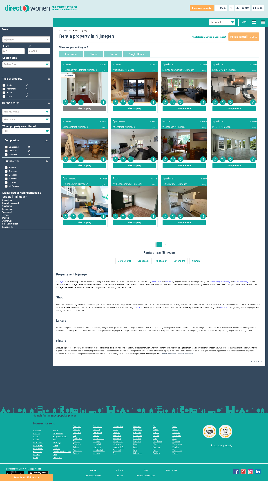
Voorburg (156, 447)
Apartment (71, 54)
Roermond (137, 432)
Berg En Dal (124, 261)
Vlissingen (157, 444)
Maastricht (117, 435)
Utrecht (156, 432)
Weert (174, 426)
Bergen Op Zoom (60, 436)
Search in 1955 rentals (26, 477)
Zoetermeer (177, 444)
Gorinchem (77, 450)
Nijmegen (117, 444)
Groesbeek (143, 261)
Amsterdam (38, 448)
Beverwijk (57, 442)
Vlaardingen (157, 441)
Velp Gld (156, 435)
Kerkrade (96, 453)
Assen (35, 457)
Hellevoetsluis (98, 438)
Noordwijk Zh (118, 447)
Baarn (55, 430)
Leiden (115, 429)
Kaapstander (7, 227)
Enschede (77, 444)
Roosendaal (137, 435)
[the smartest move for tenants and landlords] (27, 8)
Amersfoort (38, 442)
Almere (36, 439)
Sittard (135, 444)
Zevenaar (176, 441)
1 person (12, 167)
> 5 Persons (14, 186)
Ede (74, 435)
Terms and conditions (145, 475)
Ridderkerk (137, 426)
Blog (146, 470)
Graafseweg (7, 206)
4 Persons (13, 178)
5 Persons (13, 182)
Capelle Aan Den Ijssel (62, 451)
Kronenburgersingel (10, 203)
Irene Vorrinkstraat (10, 223)
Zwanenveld (7, 221)
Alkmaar (36, 433)
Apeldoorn (37, 451)
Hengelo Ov (97, 444)
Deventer (76, 429)
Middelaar (161, 261)
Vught (155, 450)
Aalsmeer (37, 430)
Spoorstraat (7, 200)
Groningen (97, 426)
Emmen (76, 441)
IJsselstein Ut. (99, 450)
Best (55, 439)
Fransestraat (7, 209)
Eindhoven (77, 438)
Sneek (135, 447)
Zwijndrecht (177, 450)
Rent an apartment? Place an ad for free (177, 353)
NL (231, 8)
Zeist (174, 438)
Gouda (75, 453)
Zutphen (175, 447)
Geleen (76, 447)
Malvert (5, 218)
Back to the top (256, 361)
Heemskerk (97, 432)
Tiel (154, 426)
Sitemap (93, 470)
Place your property (201, 8)
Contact (119, 475)
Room (113, 54)
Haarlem (96, 429)
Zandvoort (176, 435)
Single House (137, 54)
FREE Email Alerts (243, 36)
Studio (94, 54)
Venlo (155, 438)
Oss (114, 453)
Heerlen (96, 435)
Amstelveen (38, 445)
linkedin (258, 471)
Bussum (56, 448)
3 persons (13, 175)
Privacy (119, 470)
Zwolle (175, 453)
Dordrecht (77, 432)
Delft (55, 454)
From (6, 46)
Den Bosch (57, 457)
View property (84, 108)
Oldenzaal (117, 450)
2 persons (13, 171)
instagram (250, 471)
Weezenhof (7, 212)
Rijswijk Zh (137, 429)
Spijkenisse (137, 453)
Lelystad (116, 432)
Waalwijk (156, 453)
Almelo (36, 436)
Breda (55, 445)
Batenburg (179, 261)
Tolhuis (5, 215)
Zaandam (176, 432)
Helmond (96, 441)
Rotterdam (137, 438)
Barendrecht (58, 433)
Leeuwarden (118, 426)
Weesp (175, 429)
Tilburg (156, 429)
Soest (135, 450)
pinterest (243, 471)
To (30, 46)
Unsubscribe (171, 470)
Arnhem (196, 261)
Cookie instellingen (93, 475)
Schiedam (137, 441)
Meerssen (117, 438)
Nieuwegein (118, 441)
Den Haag (77, 426)
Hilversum (97, 447)
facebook (236, 471)
